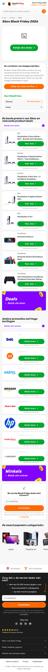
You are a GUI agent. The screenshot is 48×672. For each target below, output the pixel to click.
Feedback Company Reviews (12, 632)
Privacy (25, 661)
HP (19, 418)
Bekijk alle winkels (12, 326)
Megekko (22, 452)
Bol (20, 334)
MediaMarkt (23, 401)
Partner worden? (12, 661)
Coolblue (22, 351)
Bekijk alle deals (11, 125)
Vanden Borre (24, 435)
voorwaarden (25, 517)
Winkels (12, 18)
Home (4, 18)
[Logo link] (17, 624)
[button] (8, 630)
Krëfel (21, 368)
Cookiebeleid (37, 661)
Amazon (22, 385)
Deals (8, 107)
